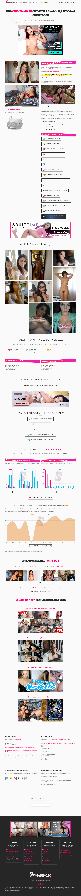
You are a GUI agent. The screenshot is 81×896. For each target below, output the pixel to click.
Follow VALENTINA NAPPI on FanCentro (54, 153)
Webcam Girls (65, 2)
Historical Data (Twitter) (66, 852)
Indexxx (44, 856)
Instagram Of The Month (12, 856)
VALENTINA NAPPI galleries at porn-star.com (41, 418)
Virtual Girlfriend (46, 849)
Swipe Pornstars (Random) (12, 851)
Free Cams (45, 851)
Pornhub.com (71, 508)
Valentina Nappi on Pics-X (41, 429)
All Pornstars (23, 2)
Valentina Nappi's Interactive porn (53, 174)
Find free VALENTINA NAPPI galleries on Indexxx (41, 439)
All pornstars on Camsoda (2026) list (40, 667)
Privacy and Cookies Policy (67, 855)
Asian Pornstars (28, 851)
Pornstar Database (11, 849)
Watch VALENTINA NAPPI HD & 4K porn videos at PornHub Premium (41, 385)
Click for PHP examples (58, 739)
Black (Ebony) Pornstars (30, 856)
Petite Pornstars (28, 860)
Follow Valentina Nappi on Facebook (54, 164)
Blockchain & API (64, 850)
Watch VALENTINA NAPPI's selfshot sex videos (56, 205)
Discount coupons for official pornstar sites (40, 608)
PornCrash (45, 858)
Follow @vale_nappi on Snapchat (53, 143)
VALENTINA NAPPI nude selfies (52, 195)
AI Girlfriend (57, 2)
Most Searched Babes (29, 849)
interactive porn (50, 79)
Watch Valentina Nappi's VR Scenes (53, 210)
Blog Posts (9, 853)
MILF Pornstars (28, 858)
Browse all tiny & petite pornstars (41, 591)
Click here (35, 587)
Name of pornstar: (34, 802)
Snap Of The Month (11, 854)
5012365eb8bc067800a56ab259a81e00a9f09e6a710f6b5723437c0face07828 (21, 750)
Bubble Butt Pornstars (30, 853)
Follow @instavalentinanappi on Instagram (55, 148)
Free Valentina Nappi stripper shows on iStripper (57, 179)
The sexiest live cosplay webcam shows (40, 638)
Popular (35, 2)
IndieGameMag (46, 854)
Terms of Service (64, 854)
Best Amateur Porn (47, 853)
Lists (40, 2)
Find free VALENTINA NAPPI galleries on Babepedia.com (41, 434)
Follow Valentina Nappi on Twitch (53, 169)
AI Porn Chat (48, 2)
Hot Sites (72, 2)
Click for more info (19, 739)
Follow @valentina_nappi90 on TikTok (54, 158)
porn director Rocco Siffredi (53, 71)
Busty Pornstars (28, 854)
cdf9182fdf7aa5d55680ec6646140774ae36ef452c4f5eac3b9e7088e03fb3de (20, 747)
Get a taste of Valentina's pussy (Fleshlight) (56, 190)
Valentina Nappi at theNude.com (41, 423)
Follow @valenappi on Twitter (52, 138)
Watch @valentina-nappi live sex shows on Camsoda (57, 200)
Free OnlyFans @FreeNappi (51, 185)
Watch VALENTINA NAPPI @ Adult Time (54, 216)
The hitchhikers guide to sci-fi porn (40, 697)
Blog (30, 2)
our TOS (18, 757)
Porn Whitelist (46, 860)
